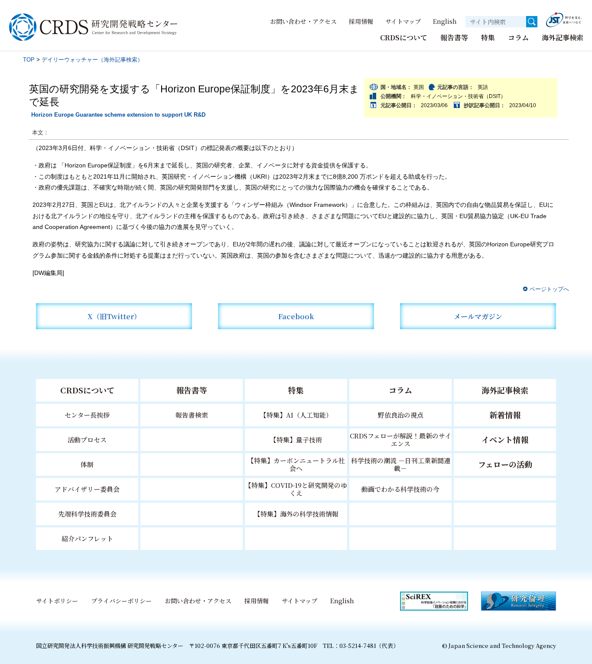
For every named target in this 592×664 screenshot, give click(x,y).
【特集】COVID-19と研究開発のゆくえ (296, 489)
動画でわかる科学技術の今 (400, 489)
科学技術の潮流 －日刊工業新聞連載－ (400, 464)
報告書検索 (192, 414)
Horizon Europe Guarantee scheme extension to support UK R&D (118, 114)
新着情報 (504, 414)
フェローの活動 (505, 464)
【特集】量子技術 (296, 439)
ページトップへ (549, 289)
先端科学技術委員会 (87, 513)
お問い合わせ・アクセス (303, 21)
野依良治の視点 (400, 414)
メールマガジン (478, 316)
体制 (87, 464)
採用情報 (361, 21)
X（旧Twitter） (114, 316)
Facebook (296, 316)
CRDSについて (403, 38)
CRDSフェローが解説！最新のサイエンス (400, 439)
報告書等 (454, 38)
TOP (29, 59)
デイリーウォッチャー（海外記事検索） (92, 59)
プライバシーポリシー (121, 600)
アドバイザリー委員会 (87, 489)
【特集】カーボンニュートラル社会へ (296, 464)
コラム (518, 38)
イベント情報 (504, 439)
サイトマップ (403, 21)
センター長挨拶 (87, 414)
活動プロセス (87, 439)
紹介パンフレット (87, 538)
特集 (488, 38)
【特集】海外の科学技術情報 (296, 513)
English (445, 21)
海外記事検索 (562, 38)
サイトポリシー (57, 600)
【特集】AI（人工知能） (296, 414)
